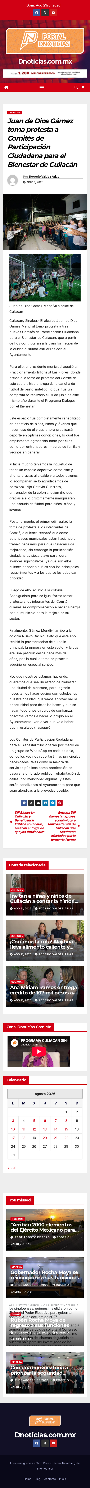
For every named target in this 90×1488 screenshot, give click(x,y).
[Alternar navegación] (42, 87)
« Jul (11, 1168)
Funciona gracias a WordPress (30, 1463)
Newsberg (69, 1463)
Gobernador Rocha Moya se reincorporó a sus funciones (44, 1275)
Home (27, 1478)
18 (24, 1138)
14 (56, 1129)
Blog (37, 1478)
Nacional (18, 1219)
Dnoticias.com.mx (45, 61)
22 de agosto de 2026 (32, 1237)
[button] (76, 87)
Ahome (16, 1314)
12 (34, 1129)
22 (66, 1138)
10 (13, 1129)
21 (55, 1138)
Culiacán (15, 112)
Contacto (50, 1478)
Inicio (62, 1478)
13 (45, 1129)
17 (13, 1138)
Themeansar (45, 1468)
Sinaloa (17, 1266)
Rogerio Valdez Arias (44, 176)
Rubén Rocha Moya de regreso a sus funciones (39, 1322)
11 (23, 1129)
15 (66, 1129)
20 (45, 1138)
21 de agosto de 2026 (32, 1284)
